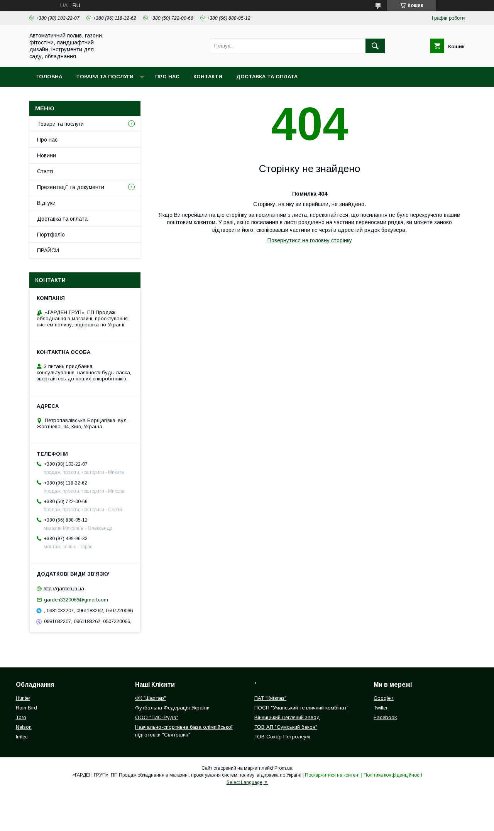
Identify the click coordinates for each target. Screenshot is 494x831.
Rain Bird (26, 708)
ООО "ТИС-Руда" (156, 717)
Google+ (384, 698)
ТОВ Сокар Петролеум (282, 737)
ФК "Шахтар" (150, 698)
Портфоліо (51, 234)
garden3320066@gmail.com (76, 600)
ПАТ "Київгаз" (270, 698)
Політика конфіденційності (393, 775)
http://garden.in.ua (64, 588)
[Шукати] (375, 46)
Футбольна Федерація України (172, 708)
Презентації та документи (70, 187)
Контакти (207, 76)
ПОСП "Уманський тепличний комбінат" (301, 708)
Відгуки (46, 203)
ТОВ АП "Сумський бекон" (285, 727)
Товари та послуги (105, 76)
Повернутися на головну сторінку (309, 240)
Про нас (167, 76)
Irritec (22, 737)
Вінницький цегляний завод (287, 717)
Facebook (385, 717)
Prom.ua (283, 768)
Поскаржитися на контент (332, 775)
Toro (21, 717)
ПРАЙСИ (48, 250)
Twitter (380, 708)
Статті (45, 171)
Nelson (24, 727)
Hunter (23, 698)
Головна (49, 76)
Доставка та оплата (267, 76)
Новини (46, 155)
